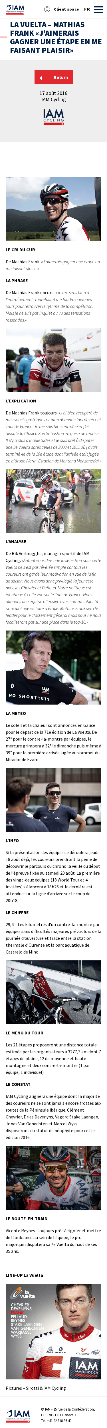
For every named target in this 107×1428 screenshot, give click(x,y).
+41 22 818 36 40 (59, 1420)
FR (87, 9)
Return (61, 77)
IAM (48, 1409)
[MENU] (98, 9)
